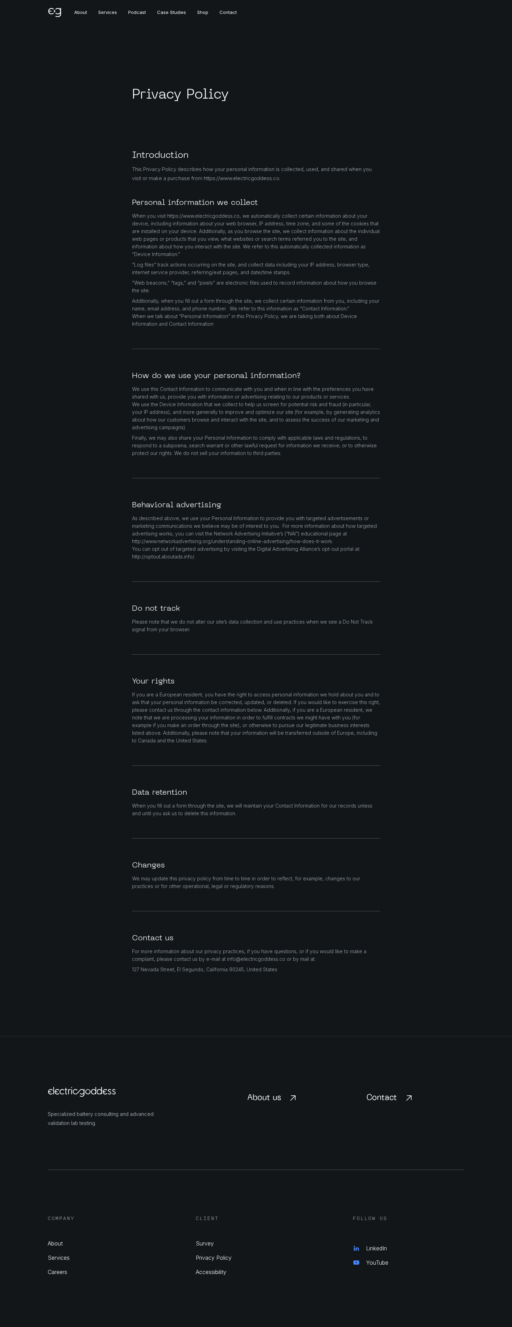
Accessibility (211, 1271)
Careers (57, 1271)
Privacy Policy (214, 1257)
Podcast (137, 12)
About (80, 12)
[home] (61, 12)
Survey (205, 1243)
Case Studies (171, 12)
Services (107, 12)
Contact (228, 12)
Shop (202, 12)
